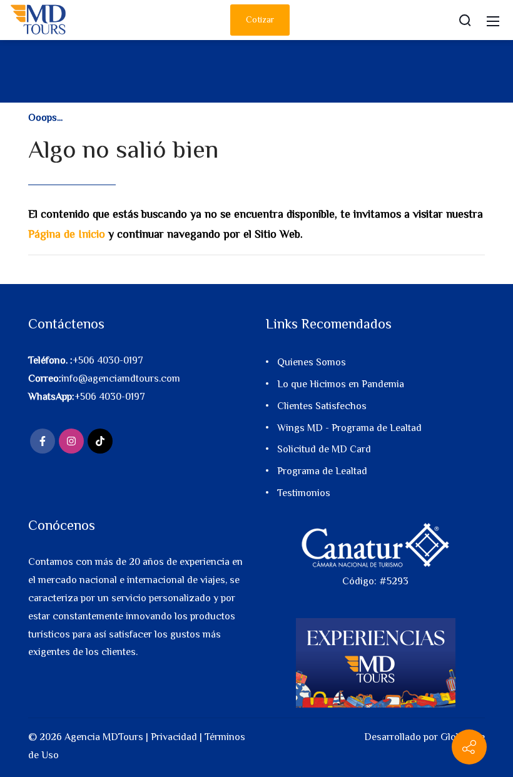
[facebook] (42, 441)
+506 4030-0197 (108, 360)
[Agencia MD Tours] (38, 19)
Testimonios (303, 493)
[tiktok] (100, 441)
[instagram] (71, 441)
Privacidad (174, 737)
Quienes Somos (311, 362)
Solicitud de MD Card (324, 449)
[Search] (465, 20)
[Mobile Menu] (493, 20)
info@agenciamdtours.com (120, 378)
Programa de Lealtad (322, 471)
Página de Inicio (66, 234)
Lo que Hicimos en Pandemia (340, 384)
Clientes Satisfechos (322, 406)
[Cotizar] (469, 746)
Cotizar (260, 19)
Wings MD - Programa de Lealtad (349, 428)
